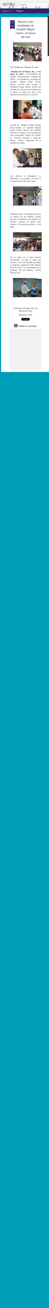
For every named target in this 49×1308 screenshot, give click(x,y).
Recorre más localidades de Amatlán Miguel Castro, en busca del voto (26, 29)
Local (30, 314)
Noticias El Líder (25, 310)
